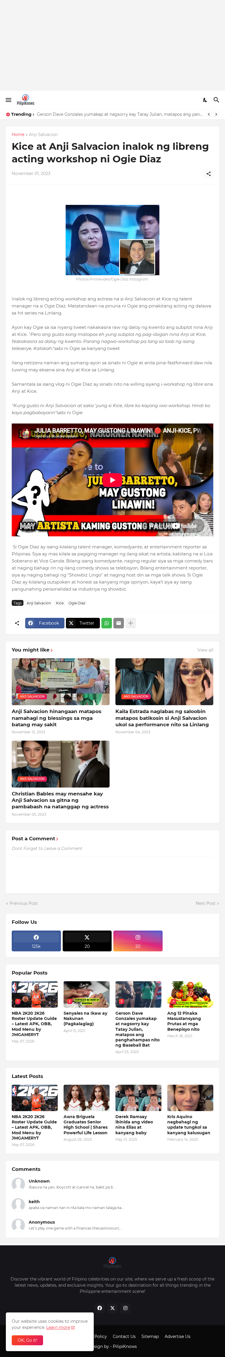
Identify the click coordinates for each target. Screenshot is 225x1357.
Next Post (206, 903)
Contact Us (124, 1336)
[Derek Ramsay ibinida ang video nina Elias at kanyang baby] (138, 1098)
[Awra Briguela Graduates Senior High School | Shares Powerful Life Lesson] (87, 1098)
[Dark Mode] (205, 100)
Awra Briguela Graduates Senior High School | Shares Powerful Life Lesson (86, 1124)
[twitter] (112, 1308)
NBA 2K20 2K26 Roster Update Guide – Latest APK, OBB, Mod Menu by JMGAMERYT (34, 1024)
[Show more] (130, 623)
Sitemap (150, 1336)
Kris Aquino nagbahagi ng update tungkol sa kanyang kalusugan (188, 1124)
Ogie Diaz (77, 603)
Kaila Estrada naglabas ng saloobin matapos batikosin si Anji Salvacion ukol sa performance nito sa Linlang (162, 717)
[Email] (118, 623)
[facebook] (100, 1308)
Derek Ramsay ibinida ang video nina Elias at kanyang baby (134, 1124)
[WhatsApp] (106, 623)
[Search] (217, 100)
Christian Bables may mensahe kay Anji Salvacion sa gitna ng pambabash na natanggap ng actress (60, 800)
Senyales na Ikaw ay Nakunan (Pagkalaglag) (85, 1018)
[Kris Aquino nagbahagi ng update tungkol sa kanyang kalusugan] (190, 1098)
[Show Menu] (8, 100)
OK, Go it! (27, 1340)
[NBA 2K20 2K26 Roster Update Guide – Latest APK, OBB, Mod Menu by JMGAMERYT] (35, 1098)
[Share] (208, 173)
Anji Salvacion (43, 134)
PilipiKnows (125, 1346)
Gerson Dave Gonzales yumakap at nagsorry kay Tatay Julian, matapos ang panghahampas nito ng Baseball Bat (120, 114)
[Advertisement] (112, 45)
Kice (60, 603)
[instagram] (125, 1308)
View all (205, 650)
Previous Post (23, 903)
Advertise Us (177, 1336)
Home (18, 134)
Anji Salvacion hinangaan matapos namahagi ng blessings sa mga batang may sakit (56, 717)
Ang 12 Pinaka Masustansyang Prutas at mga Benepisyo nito (184, 1021)
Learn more (58, 1327)
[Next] (216, 114)
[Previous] (209, 114)
